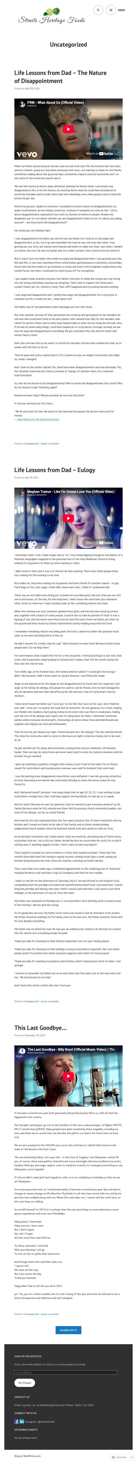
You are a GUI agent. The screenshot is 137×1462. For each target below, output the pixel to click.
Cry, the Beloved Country (45, 419)
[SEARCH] (98, 10)
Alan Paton (24, 419)
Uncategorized (31, 443)
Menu (121, 10)
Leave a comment (50, 443)
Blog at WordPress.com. (27, 1456)
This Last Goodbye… (40, 1028)
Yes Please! (24, 1382)
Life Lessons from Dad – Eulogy (54, 470)
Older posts (68, 1330)
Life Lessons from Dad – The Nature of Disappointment (60, 77)
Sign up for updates (27, 1356)
